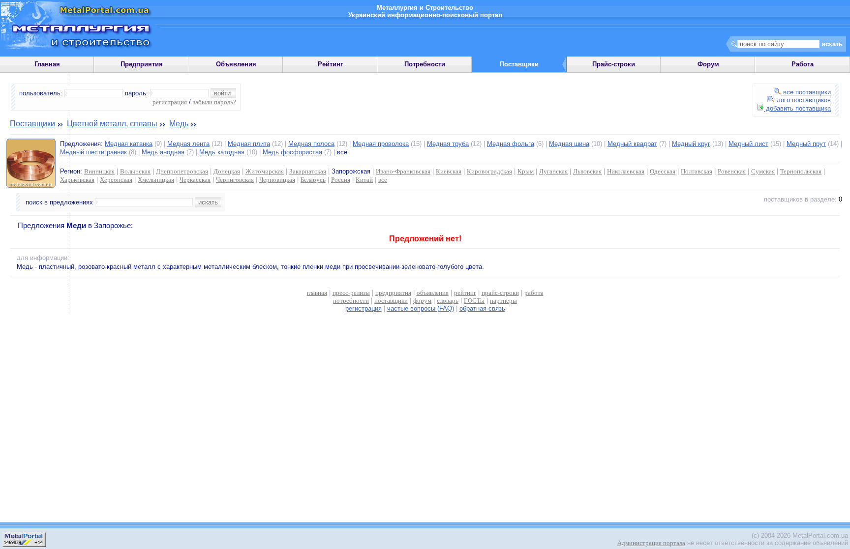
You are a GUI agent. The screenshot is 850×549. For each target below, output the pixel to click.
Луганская (553, 171)
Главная (47, 64)
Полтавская (696, 171)
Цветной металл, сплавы (112, 123)
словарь (447, 300)
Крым (525, 171)
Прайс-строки (613, 64)
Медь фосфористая (292, 152)
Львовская (587, 171)
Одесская (662, 171)
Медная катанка (128, 143)
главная (317, 292)
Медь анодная (163, 152)
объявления (433, 292)
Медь (178, 123)
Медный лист (748, 143)
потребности (351, 300)
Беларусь (313, 179)
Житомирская (264, 171)
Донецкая (226, 171)
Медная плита (249, 143)
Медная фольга (510, 143)
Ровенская (732, 171)
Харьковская (77, 179)
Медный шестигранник (93, 152)
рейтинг (465, 292)
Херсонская (116, 179)
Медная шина (569, 143)
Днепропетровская (182, 171)
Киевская (448, 171)
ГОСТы (474, 300)
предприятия (393, 292)
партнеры (503, 300)
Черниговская (235, 179)
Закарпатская (307, 171)
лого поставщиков (803, 100)
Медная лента (188, 143)
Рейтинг (330, 64)
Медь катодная (221, 152)
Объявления (236, 64)
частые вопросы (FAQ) (420, 308)
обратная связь (482, 308)
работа (534, 292)
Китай (364, 179)
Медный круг (691, 143)
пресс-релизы (351, 292)
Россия (340, 179)
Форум (708, 64)
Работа (802, 64)
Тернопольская (800, 171)
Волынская (135, 171)
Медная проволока (381, 143)
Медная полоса (311, 143)
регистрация (169, 102)
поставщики (391, 300)
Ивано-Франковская (403, 171)
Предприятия (142, 64)
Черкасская (195, 179)
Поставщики (32, 123)
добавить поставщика (797, 108)
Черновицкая (277, 179)
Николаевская (625, 171)
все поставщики (806, 92)
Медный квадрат (632, 143)
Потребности (424, 64)
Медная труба (448, 143)
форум (422, 300)
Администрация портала (651, 543)
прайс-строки (500, 292)
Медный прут (806, 143)
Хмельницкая (156, 179)
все (382, 179)
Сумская (763, 171)
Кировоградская (489, 171)
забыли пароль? (214, 102)
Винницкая (99, 171)
